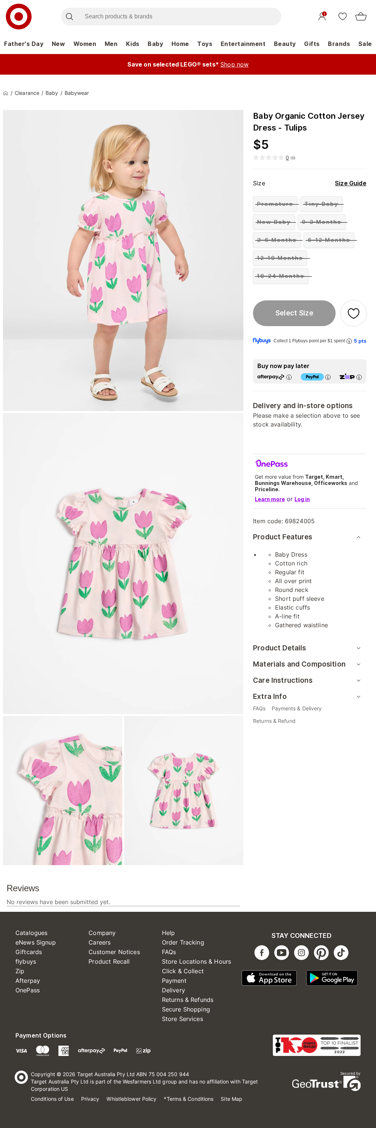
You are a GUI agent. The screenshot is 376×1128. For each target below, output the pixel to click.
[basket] (361, 16)
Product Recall (109, 961)
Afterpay (27, 980)
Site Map (231, 1099)
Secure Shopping (186, 1009)
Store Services (182, 1018)
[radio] (275, 203)
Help (168, 932)
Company (102, 932)
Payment (174, 980)
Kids (133, 43)
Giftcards (28, 952)
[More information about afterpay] (289, 377)
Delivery (173, 990)
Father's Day (23, 43)
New (58, 43)
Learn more (270, 499)
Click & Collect (183, 971)
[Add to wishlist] (353, 313)
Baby (155, 43)
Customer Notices (114, 952)
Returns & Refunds (188, 999)
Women (85, 43)
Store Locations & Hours (196, 961)
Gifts (312, 43)
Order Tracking (183, 942)
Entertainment (243, 43)
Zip (19, 971)
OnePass (27, 990)
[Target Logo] (19, 16)
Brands (339, 43)
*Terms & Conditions (188, 1099)
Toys (204, 43)
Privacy (90, 1099)
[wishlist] (342, 16)
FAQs (169, 952)
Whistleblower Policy (131, 1099)
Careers (99, 942)
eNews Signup (35, 942)
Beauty (285, 43)
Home (180, 43)
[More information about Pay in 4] (328, 377)
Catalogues (31, 932)
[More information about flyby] (349, 341)
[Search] (69, 16)
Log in (302, 499)
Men (111, 43)
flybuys (25, 961)
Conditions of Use (52, 1099)
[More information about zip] (359, 377)
